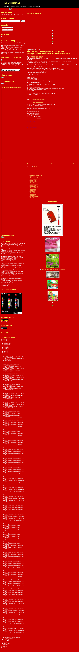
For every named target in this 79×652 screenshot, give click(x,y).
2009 (4, 647)
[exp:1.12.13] (77, 9)
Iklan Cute (32, 192)
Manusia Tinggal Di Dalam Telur (8, 49)
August (5, 348)
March (5, 640)
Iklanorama (33, 189)
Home (52, 163)
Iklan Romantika (34, 184)
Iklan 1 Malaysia (34, 187)
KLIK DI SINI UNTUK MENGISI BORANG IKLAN (12, 14)
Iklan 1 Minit (33, 180)
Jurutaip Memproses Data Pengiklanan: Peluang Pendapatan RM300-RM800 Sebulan (12, 258)
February (6, 642)
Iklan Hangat (33, 190)
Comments (6, 29)
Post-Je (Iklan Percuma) (36, 177)
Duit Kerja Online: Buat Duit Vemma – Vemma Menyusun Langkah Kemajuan (11, 281)
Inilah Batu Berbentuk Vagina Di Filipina (10, 45)
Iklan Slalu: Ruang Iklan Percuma (8, 255)
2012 (4, 342)
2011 (4, 644)
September (6, 347)
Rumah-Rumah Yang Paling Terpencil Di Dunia (11, 47)
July (5, 350)
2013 (4, 340)
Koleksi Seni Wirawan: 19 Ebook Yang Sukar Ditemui (13, 243)
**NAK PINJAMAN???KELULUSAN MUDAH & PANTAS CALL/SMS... (13, 407)
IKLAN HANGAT (12, 3)
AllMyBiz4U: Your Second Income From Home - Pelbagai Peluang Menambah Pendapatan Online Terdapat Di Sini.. (12, 284)
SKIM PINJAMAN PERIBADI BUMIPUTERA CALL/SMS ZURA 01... (12, 362)
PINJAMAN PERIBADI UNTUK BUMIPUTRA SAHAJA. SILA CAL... (12, 385)
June (5, 351)
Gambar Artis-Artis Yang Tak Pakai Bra (10, 52)
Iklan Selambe (33, 182)
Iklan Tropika (33, 181)
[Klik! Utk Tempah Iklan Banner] (52, 38)
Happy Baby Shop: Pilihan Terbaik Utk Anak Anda (12, 252)
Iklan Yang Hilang (34, 197)
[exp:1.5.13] (1, 83)
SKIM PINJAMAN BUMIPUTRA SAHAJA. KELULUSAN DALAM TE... (11, 635)
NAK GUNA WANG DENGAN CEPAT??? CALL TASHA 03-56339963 (13, 357)
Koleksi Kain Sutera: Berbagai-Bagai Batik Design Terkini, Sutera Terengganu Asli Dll (12, 274)
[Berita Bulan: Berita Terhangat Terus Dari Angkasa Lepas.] (1, 36)
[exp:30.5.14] (52, 31)
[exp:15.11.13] (1, 237)
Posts (4, 27)
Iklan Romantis (34, 186)
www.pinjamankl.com (37, 57)
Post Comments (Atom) (39, 166)
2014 (4, 339)
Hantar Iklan (33, 185)
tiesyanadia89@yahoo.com (37, 56)
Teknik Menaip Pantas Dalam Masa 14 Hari (10, 244)
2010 (4, 646)
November (6, 344)
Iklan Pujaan (33, 194)
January (5, 643)
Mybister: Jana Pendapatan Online (9, 259)
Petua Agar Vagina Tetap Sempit (8, 43)
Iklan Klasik (33, 195)
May (5, 352)
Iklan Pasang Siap (34, 196)
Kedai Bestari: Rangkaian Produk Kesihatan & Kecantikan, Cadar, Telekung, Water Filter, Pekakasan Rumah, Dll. (11, 269)
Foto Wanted (33, 179)
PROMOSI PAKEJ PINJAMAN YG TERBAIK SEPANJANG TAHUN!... (12, 371)
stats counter (4, 321)
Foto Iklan (32, 176)
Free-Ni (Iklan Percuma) (36, 175)
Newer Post (30, 163)
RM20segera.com (7, 360)
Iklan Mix (32, 191)
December (6, 343)
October (5, 346)
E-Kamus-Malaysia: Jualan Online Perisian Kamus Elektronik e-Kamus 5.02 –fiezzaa (12, 261)
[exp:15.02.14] (52, 33)
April (5, 639)
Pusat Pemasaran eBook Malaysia (9, 253)
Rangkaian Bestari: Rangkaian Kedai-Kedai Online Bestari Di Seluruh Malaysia (12, 272)
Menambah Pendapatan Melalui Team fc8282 (11, 256)
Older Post (75, 163)
